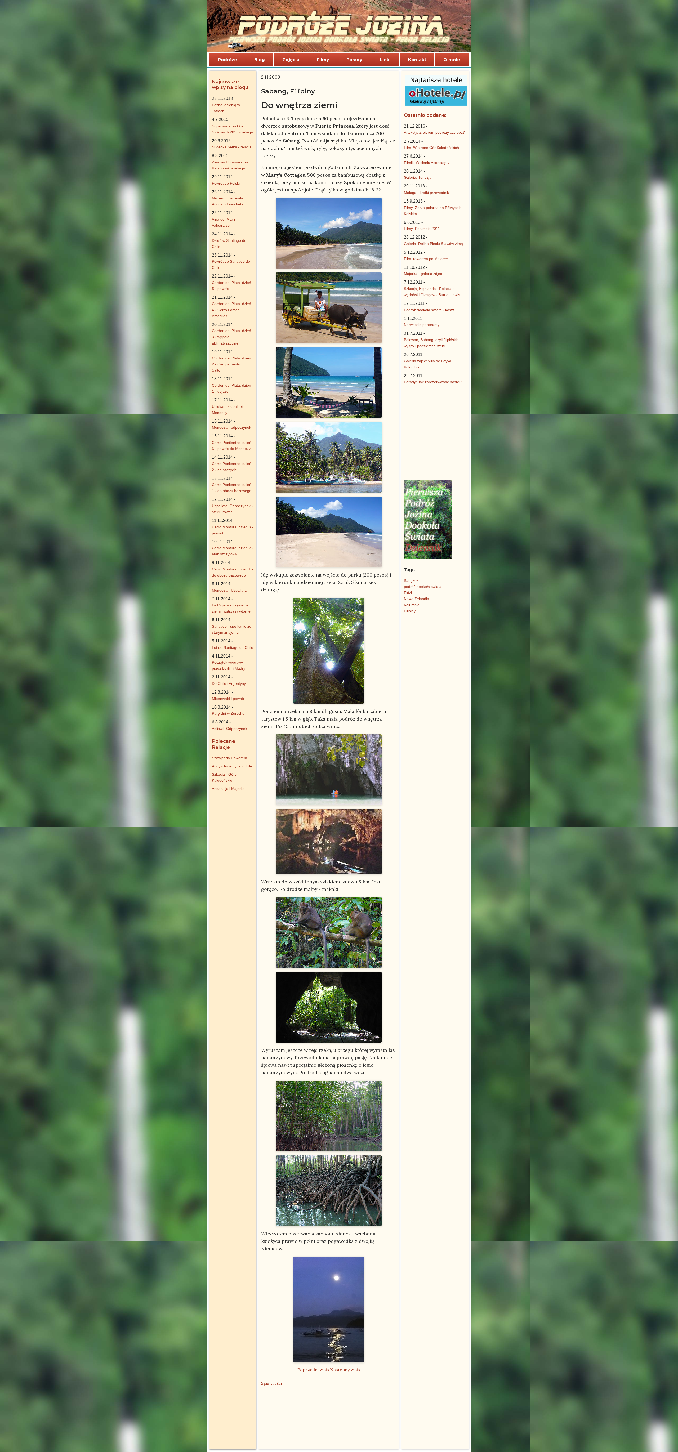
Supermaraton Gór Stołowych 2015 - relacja (232, 129)
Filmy (323, 59)
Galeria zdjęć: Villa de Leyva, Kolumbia (428, 364)
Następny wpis (345, 1369)
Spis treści (271, 1383)
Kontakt (417, 59)
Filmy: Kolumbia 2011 (422, 228)
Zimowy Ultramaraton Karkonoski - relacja (230, 165)
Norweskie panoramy (421, 325)
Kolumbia (412, 605)
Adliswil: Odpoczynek (229, 728)
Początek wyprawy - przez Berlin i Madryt (229, 665)
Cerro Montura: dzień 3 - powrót (232, 530)
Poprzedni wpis (313, 1369)
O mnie (451, 59)
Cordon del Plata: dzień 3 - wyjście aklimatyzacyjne (231, 337)
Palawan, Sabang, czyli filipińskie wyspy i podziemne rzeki (431, 343)
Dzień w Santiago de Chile (229, 243)
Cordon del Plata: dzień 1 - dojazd (231, 388)
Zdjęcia (290, 59)
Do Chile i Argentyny (229, 683)
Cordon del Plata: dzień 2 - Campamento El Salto (231, 364)
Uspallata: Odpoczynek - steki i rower (232, 509)
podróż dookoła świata (422, 586)
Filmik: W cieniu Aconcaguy (426, 162)
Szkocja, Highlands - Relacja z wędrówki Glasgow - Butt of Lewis (432, 292)
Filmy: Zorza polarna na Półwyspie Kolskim (433, 210)
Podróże (227, 59)
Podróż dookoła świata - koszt (429, 310)
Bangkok (411, 580)
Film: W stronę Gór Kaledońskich (431, 147)
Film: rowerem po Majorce (426, 259)
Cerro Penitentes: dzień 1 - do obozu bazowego (231, 487)
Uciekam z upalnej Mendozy (227, 409)
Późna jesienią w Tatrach (226, 108)
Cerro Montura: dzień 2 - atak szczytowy (232, 551)
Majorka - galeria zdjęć (423, 273)
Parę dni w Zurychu (228, 713)
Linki (385, 59)
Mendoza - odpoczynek (231, 427)
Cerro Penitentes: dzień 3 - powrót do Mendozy (231, 445)
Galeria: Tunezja (417, 177)
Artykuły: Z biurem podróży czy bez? (434, 132)
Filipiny (410, 611)
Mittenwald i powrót (228, 698)
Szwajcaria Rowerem (229, 758)
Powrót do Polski (226, 183)
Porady (354, 59)
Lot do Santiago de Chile (232, 647)
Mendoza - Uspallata (229, 590)
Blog (259, 59)
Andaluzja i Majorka (228, 789)
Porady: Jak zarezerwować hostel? (433, 382)
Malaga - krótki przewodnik (426, 192)
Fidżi (408, 593)
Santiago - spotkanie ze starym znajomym (231, 629)
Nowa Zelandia (416, 599)
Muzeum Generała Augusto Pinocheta (227, 201)
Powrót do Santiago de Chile (231, 264)
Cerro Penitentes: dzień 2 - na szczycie (231, 467)
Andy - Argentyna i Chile (232, 766)
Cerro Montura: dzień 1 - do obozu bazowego (232, 572)
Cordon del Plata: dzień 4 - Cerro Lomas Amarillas (231, 310)
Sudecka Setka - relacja (232, 147)
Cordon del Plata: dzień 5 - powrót (231, 285)
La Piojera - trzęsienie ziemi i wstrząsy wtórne (231, 608)
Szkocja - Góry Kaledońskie (224, 777)
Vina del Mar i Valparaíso (223, 222)
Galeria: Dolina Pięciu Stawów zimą (433, 244)
